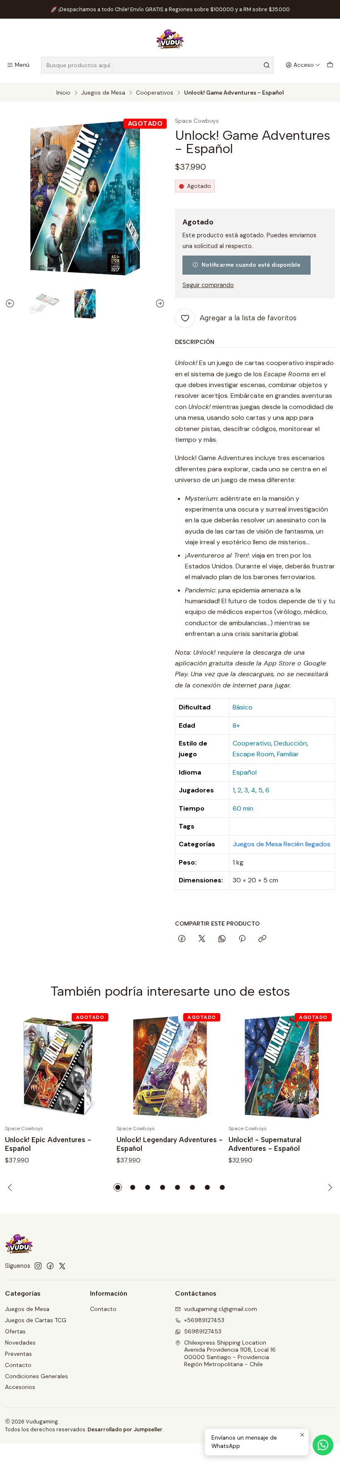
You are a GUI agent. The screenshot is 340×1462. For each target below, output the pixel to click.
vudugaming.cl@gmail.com (220, 1309)
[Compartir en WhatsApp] (222, 939)
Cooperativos (154, 93)
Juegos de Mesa (103, 93)
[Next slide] (159, 303)
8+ (236, 725)
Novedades (20, 1342)
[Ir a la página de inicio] (170, 39)
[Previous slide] (11, 303)
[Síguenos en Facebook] (50, 1266)
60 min (243, 808)
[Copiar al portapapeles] (262, 939)
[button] (118, 1187)
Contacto (18, 1365)
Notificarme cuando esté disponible (251, 264)
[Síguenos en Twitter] (62, 1266)
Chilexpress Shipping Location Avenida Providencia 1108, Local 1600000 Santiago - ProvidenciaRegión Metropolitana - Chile (230, 1353)
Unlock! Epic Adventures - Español (48, 1144)
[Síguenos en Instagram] (38, 1266)
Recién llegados (307, 844)
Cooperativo (252, 743)
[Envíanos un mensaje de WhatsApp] (323, 1445)
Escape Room (253, 754)
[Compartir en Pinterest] (242, 939)
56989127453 (202, 1331)
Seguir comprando (208, 285)
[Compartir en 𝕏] (202, 939)
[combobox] (157, 65)
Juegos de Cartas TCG (35, 1320)
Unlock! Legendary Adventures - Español (170, 1144)
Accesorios (20, 1387)
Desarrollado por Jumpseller (125, 1429)
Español (245, 772)
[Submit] (267, 65)
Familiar (288, 754)
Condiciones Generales (36, 1376)
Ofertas (15, 1331)
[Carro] (330, 65)
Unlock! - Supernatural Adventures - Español (264, 1144)
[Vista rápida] (96, 1066)
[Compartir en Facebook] (182, 939)
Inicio (63, 93)
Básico (243, 707)
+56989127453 (204, 1320)
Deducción (290, 743)
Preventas (18, 1353)
